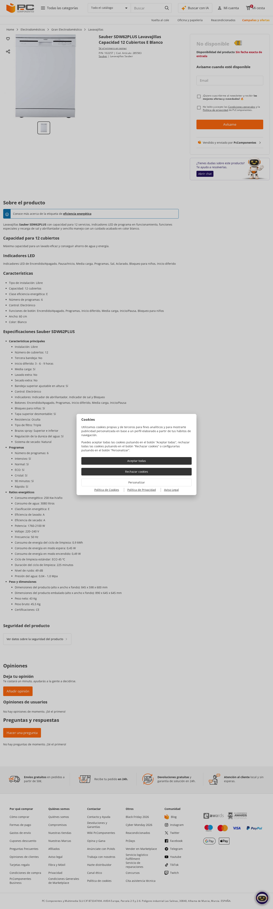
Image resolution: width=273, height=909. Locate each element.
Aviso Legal (171, 490)
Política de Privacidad (141, 490)
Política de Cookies (106, 490)
